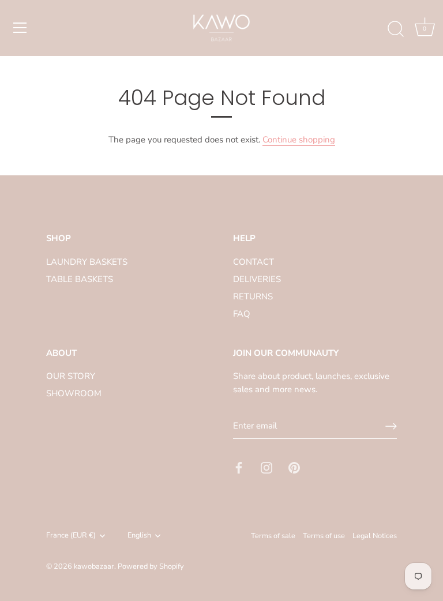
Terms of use (324, 536)
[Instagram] (266, 467)
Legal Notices (374, 536)
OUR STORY (70, 376)
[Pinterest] (294, 467)
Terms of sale (273, 536)
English (139, 535)
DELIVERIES (257, 279)
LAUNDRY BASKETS (86, 262)
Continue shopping (298, 139)
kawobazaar (94, 566)
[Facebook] (239, 467)
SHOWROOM (74, 393)
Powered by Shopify (151, 566)
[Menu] (20, 27)
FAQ (241, 314)
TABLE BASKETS (79, 279)
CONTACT (253, 262)
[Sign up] (391, 426)
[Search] (395, 29)
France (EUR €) (71, 535)
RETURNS (253, 296)
